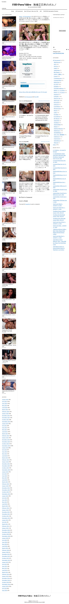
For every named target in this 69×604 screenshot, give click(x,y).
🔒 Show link (24, 85)
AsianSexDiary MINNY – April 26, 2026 (8, 209)
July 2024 (4, 449)
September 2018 (6, 584)
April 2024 (4, 455)
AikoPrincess (57, 62)
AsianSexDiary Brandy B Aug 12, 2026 (8, 42)
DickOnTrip (56, 82)
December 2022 (6, 488)
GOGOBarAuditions (58, 88)
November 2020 (6, 532)
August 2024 (5, 447)
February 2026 (5, 411)
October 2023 (5, 468)
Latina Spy (56, 104)
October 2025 (5, 419)
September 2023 (6, 470)
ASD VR (56, 66)
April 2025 (4, 431)
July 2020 (4, 540)
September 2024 (6, 445)
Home (12, 11)
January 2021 (5, 528)
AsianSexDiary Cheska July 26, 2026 (8, 117)
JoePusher (56, 96)
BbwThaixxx (57, 72)
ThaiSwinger (57, 130)
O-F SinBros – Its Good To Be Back (26, 116)
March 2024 (5, 457)
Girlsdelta (56, 86)
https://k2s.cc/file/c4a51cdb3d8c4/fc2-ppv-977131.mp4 (33, 92)
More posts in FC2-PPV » (45, 141)
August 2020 (5, 538)
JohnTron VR (57, 98)
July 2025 (4, 425)
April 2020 (4, 546)
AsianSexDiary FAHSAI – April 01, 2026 (8, 300)
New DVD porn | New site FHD (31, 11)
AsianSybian (57, 70)
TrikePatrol (56, 136)
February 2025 (5, 435)
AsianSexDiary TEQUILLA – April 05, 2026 (8, 285)
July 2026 (4, 401)
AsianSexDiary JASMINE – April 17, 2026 (9, 239)
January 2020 (5, 552)
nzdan (55, 112)
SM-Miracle (56, 118)
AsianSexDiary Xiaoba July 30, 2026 (8, 102)
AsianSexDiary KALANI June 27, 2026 (8, 376)
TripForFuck (57, 138)
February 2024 (5, 460)
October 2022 (5, 492)
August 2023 (5, 472)
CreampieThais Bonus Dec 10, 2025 (25, 136)
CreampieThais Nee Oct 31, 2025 (42, 136)
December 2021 (6, 512)
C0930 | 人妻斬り (58, 74)
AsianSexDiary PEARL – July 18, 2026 (8, 163)
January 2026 (5, 413)
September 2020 (6, 536)
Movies (55, 110)
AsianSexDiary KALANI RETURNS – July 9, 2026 (7, 330)
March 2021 (5, 524)
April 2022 (4, 504)
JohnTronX (56, 100)
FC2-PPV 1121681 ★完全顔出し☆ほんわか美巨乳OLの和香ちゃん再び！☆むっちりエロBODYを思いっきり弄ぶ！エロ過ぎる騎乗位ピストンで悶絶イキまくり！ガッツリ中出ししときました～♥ (42, 161)
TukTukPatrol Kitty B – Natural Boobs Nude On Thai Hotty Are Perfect (59, 248)
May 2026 (4, 405)
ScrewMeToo (57, 116)
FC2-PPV (36, 97)
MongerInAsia (57, 108)
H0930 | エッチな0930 (59, 90)
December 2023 (6, 464)
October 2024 (5, 443)
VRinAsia (56, 142)
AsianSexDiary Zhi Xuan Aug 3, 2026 (8, 87)
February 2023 (5, 484)
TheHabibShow (57, 132)
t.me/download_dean (58, 53)
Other (54, 144)
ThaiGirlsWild (57, 124)
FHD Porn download (28, 602)
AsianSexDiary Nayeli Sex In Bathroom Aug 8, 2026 (8, 57)
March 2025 (5, 433)
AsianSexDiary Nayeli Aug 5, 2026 (9, 72)
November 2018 (6, 580)
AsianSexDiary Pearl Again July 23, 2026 (8, 132)
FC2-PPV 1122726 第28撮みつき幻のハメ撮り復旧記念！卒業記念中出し (26, 157)
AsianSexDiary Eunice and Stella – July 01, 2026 (9, 361)
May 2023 (4, 478)
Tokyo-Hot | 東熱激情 (59, 134)
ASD (41, 11)
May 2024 (4, 453)
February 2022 (5, 508)
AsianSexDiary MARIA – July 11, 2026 (8, 315)
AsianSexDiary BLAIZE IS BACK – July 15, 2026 (8, 178)
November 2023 (6, 466)
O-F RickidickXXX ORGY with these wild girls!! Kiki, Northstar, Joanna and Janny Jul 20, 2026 (42, 118)
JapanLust (56, 94)
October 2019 (5, 558)
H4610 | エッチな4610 (59, 92)
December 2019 (6, 554)
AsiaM (55, 68)
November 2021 (6, 514)
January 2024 (5, 462)
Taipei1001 (56, 120)
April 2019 (4, 570)
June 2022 (4, 500)
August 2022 (5, 496)
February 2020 (5, 550)
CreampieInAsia (58, 78)
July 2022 (4, 498)
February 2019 (5, 574)
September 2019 (6, 560)
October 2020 (5, 534)
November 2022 (6, 490)
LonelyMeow (57, 106)
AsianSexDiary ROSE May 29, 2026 (8, 391)
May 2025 (4, 429)
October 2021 (5, 516)
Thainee (56, 126)
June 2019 (4, 566)
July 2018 (4, 588)
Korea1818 (56, 102)
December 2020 (6, 530)
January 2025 (5, 437)
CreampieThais (57, 80)
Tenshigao (56, 122)
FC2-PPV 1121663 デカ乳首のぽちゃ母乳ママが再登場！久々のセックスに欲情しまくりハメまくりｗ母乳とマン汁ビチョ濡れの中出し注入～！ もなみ (26, 188)
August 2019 (5, 562)
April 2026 (4, 407)
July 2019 (4, 564)
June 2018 (4, 590)
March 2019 (5, 572)
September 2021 (6, 518)
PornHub (56, 114)
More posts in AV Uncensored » (44, 100)
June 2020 (4, 542)
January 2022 (5, 510)
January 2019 (5, 576)
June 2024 (4, 451)
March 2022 (5, 506)
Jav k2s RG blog (35, 602)
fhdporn (30, 600)
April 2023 (4, 480)
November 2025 (6, 417)
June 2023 (4, 476)
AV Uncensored (27, 16)
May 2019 (4, 568)
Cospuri (56, 76)
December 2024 (6, 439)
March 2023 (5, 482)
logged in (27, 204)
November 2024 (6, 441)
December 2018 (6, 578)
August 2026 (5, 399)
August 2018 (5, 586)
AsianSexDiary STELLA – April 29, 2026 (8, 193)
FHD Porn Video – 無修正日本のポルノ (34, 4)
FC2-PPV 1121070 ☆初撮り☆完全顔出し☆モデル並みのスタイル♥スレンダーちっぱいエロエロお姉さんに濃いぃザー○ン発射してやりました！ (42, 187)
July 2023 (4, 474)
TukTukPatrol (57, 140)
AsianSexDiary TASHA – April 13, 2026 (9, 254)
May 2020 (4, 544)
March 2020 (5, 548)
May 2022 (4, 502)
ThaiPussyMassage (58, 128)
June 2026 (4, 403)
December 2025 (6, 415)
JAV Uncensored (19, 11)
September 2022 (6, 494)
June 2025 (4, 427)
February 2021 (5, 526)
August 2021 (5, 520)
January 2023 (5, 486)
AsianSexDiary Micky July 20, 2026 (8, 148)
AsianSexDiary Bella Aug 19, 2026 (9, 27)
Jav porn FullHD (42, 602)
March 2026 (5, 409)
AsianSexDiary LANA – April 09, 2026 (8, 270)
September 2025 (6, 421)
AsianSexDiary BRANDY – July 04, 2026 (9, 346)
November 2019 (6, 556)
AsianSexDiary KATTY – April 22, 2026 (9, 224)
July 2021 (4, 522)
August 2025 (5, 423)
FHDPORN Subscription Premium (50, 11)
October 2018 (5, 582)
